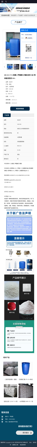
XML (30, 442)
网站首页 (13, 15)
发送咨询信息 (20, 108)
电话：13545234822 (10, 419)
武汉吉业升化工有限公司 (21, 442)
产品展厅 (20, 15)
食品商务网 (23, 445)
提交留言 (26, 433)
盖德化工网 (15, 445)
